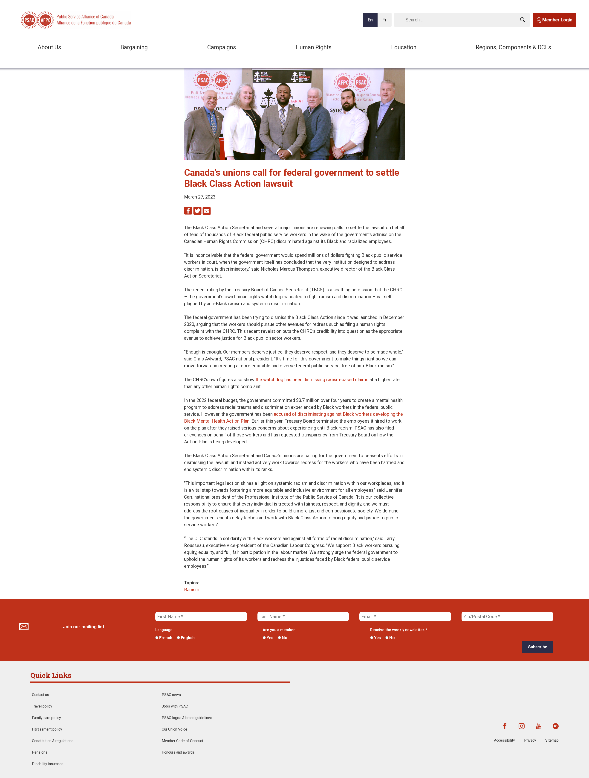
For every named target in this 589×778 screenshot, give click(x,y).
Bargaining (134, 47)
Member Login (557, 20)
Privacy (530, 740)
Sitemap (552, 740)
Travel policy (42, 706)
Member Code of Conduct (182, 741)
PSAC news (171, 695)
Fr (385, 22)
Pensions (39, 752)
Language (164, 630)
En (371, 22)
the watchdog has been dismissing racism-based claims (312, 379)
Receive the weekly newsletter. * (398, 630)
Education (403, 47)
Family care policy (46, 718)
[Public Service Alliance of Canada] (51, 19)
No (284, 637)
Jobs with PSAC (175, 706)
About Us (49, 47)
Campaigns (221, 47)
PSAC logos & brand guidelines (187, 718)
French (165, 637)
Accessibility (504, 740)
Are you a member (279, 630)
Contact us (40, 695)
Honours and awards (178, 752)
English (187, 637)
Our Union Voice (174, 729)
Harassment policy (47, 729)
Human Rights (314, 47)
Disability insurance (48, 764)
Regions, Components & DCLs (513, 47)
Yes (269, 637)
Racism (191, 589)
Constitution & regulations (52, 741)
